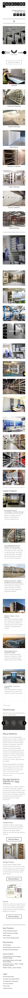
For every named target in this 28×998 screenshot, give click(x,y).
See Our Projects (14, 62)
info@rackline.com (18, 10)
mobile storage (7, 868)
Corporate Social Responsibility (11, 979)
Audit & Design (7, 945)
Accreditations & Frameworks (10, 981)
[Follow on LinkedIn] (14, 14)
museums (9, 771)
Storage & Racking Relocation (10, 949)
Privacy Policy (6, 986)
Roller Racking (6, 935)
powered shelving (12, 757)
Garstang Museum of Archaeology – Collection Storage (14, 511)
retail (16, 773)
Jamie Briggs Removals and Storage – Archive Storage (12, 546)
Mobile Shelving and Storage (10, 933)
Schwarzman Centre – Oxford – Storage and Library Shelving (13, 581)
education (11, 773)
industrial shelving (12, 866)
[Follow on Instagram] (24, 14)
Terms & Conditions (8, 983)
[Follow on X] (21, 14)
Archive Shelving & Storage (10, 931)
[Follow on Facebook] (17, 14)
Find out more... (14, 254)
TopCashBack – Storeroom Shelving (12, 687)
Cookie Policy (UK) (7, 988)
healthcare (5, 773)
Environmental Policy (8, 976)
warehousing (8, 775)
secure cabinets (15, 868)
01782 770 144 (20, 12)
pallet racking (20, 866)
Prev (3, 52)
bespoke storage (7, 750)
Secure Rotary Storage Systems (11, 938)
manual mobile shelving (14, 755)
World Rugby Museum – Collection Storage (11, 651)
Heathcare (14, 243)
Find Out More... (14, 839)
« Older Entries (7, 705)
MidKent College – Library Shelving (11, 616)
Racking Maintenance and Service (12, 947)
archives (16, 771)
